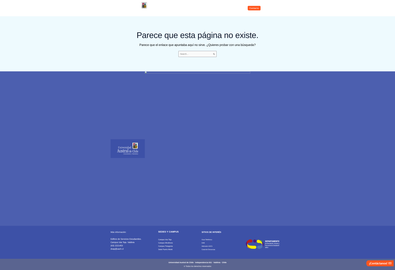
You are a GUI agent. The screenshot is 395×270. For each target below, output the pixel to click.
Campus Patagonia (165, 246)
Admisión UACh (207, 246)
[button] (169, 8)
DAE (203, 243)
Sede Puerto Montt (165, 249)
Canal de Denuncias (208, 249)
